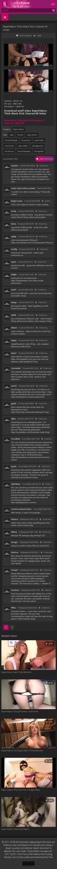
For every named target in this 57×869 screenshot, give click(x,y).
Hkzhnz (14, 552)
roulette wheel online (21, 509)
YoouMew (15, 439)
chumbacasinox (18, 616)
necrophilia (39, 151)
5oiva (13, 224)
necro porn (9, 146)
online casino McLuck (29, 546)
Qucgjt (14, 542)
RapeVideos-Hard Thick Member (16, 672)
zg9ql (13, 236)
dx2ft (13, 289)
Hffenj (14, 532)
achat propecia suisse (28, 477)
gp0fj (13, 403)
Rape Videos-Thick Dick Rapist (15, 829)
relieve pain (38, 253)
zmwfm (14, 165)
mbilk (13, 315)
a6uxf (13, 353)
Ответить (44, 165)
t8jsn (13, 418)
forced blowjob (11, 140)
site (38, 344)
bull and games (23, 596)
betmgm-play (27, 535)
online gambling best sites (38, 523)
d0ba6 (14, 327)
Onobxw (15, 590)
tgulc (13, 262)
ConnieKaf (16, 368)
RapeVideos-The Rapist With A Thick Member (22, 750)
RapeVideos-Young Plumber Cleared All (19, 711)
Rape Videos (18, 129)
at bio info (38, 227)
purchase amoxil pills (38, 293)
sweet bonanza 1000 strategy (29, 578)
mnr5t (14, 386)
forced (20, 135)
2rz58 (13, 211)
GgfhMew (15, 484)
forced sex (25, 140)
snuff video (39, 140)
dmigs (14, 302)
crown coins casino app (28, 558)
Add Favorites (26, 35)
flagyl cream (16, 201)
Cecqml (14, 570)
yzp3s (13, 466)
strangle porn (37, 146)
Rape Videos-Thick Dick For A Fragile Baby (20, 789)
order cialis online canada (23, 188)
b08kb (14, 274)
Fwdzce (14, 519)
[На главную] (18, 4)
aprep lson (31, 265)
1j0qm (13, 340)
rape (12, 135)
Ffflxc (13, 607)
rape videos (32, 135)
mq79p (14, 249)
